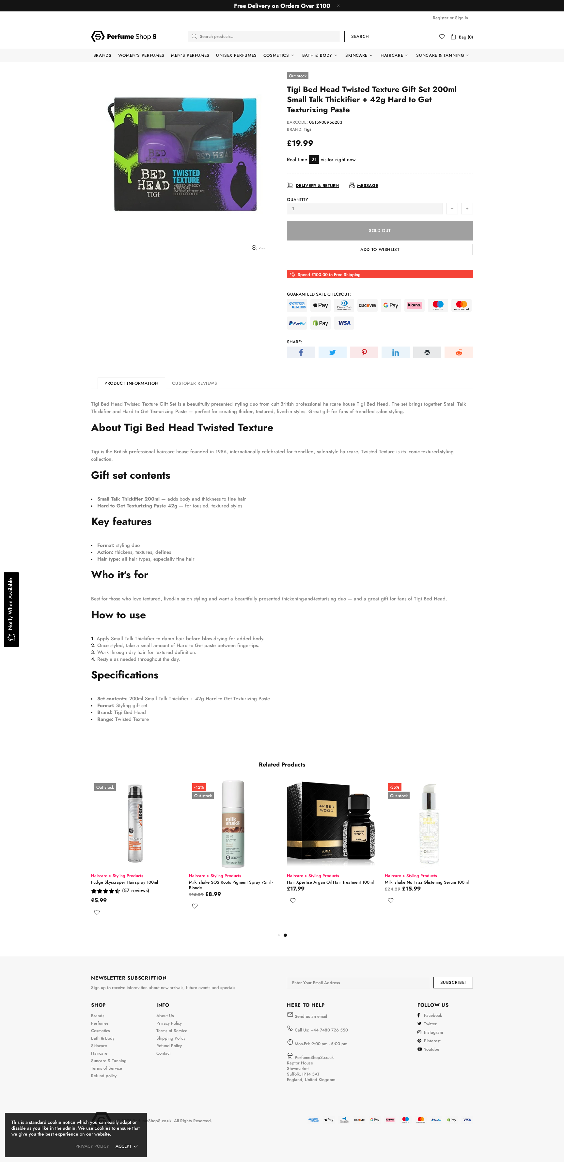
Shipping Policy (170, 1038)
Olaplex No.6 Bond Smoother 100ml (125, 882)
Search (360, 36)
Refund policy (104, 1075)
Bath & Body (103, 1038)
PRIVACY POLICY (92, 1146)
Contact (163, 1053)
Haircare (99, 1053)
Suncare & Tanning (109, 1060)
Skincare (99, 1045)
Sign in (461, 18)
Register (440, 18)
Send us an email (311, 1016)
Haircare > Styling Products (117, 875)
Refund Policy (169, 1045)
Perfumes (100, 1023)
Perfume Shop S (123, 36)
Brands (97, 1015)
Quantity (297, 199)
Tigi (307, 129)
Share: (294, 342)
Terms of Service (106, 1068)
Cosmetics (100, 1030)
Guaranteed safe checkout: (319, 294)
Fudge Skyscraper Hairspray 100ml (320, 882)
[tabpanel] (135, 855)
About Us (165, 1015)
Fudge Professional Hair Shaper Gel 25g (228, 882)
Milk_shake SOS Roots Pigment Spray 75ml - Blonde (427, 885)
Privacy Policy (169, 1023)
